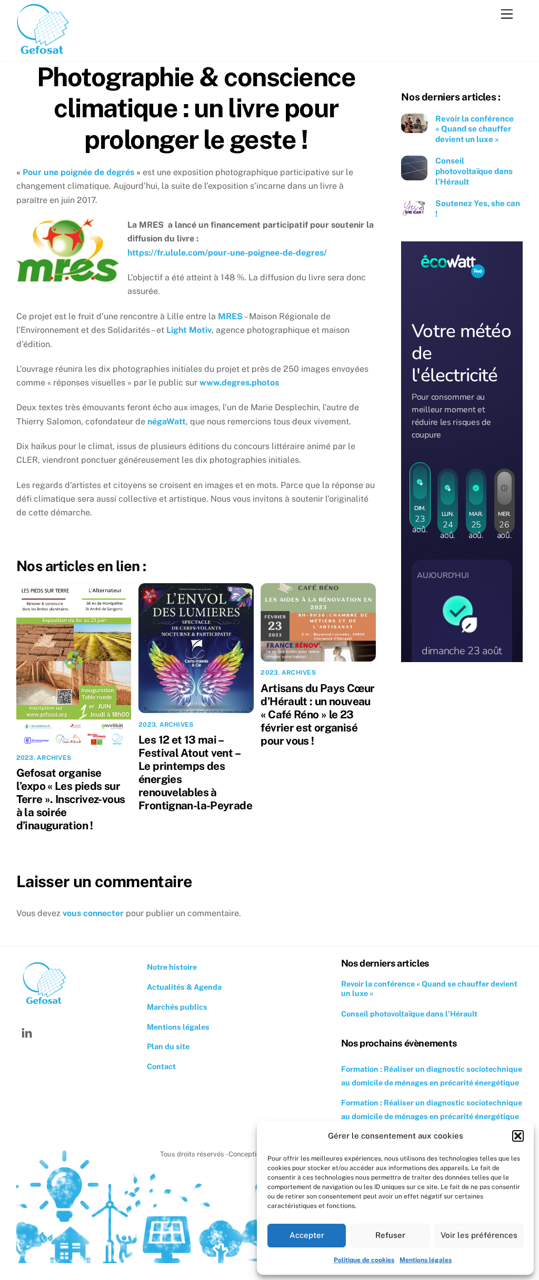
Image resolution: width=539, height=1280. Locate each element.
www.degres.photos (239, 383)
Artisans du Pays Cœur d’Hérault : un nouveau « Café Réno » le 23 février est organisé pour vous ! (317, 714)
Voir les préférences (479, 1235)
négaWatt (166, 421)
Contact (161, 1066)
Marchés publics (177, 1006)
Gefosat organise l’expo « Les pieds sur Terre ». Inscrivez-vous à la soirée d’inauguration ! (70, 799)
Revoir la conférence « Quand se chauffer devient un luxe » (474, 129)
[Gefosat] (42, 53)
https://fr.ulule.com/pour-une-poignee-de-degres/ (227, 253)
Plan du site (168, 1046)
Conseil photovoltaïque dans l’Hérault (474, 171)
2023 (25, 757)
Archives (54, 757)
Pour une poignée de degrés (78, 172)
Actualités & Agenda (184, 986)
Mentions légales (426, 1260)
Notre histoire (172, 966)
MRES (230, 316)
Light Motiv (189, 330)
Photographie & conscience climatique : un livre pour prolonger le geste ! (196, 108)
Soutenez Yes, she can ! (477, 208)
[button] (518, 1136)
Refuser (390, 1235)
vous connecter (93, 913)
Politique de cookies (364, 1260)
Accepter (307, 1235)
